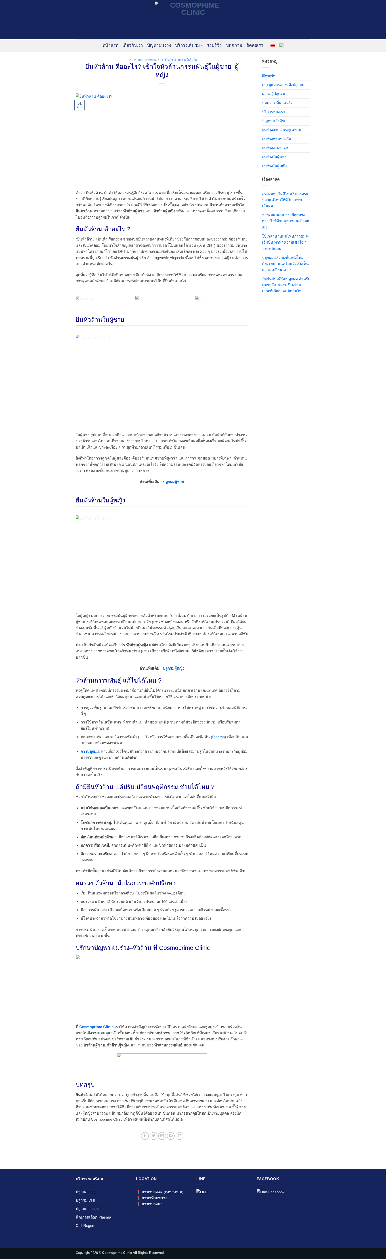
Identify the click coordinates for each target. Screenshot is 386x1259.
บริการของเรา (273, 112)
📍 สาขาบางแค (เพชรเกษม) (159, 1192)
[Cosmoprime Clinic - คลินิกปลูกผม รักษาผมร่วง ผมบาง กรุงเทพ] (193, 20)
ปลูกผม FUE (86, 1192)
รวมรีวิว (214, 45)
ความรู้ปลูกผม (273, 94)
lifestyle (268, 76)
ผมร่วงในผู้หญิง (187, 59)
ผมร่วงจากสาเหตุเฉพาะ (141, 59)
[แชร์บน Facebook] (145, 1136)
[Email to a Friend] (162, 1136)
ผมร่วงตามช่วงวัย (276, 139)
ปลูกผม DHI (85, 1200)
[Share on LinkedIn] (179, 1136)
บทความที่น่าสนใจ (277, 103)
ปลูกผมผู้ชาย (173, 482)
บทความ (234, 45)
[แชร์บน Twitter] (153, 1136)
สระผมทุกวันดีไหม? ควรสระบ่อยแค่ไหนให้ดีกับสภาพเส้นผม (285, 200)
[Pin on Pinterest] (171, 1136)
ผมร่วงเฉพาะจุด (275, 148)
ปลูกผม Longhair (89, 1209)
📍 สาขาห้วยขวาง (151, 1198)
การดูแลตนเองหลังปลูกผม (283, 85)
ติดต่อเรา (255, 45)
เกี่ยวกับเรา (132, 45)
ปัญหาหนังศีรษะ (275, 121)
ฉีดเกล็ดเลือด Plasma (93, 1217)
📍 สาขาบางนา (149, 1204)
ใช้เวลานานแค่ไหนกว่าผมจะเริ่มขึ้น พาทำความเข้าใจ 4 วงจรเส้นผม (286, 242)
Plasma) (219, 737)
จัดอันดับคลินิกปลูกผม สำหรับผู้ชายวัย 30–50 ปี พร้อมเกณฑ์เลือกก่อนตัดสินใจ (286, 285)
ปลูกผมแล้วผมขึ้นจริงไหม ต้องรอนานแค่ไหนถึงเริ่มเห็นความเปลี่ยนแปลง (285, 263)
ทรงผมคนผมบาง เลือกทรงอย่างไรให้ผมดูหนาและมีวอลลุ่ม (285, 221)
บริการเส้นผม (187, 45)
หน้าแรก (110, 45)
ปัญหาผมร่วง (159, 45)
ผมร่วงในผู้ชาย (167, 59)
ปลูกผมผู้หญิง (173, 668)
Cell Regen (85, 1225)
